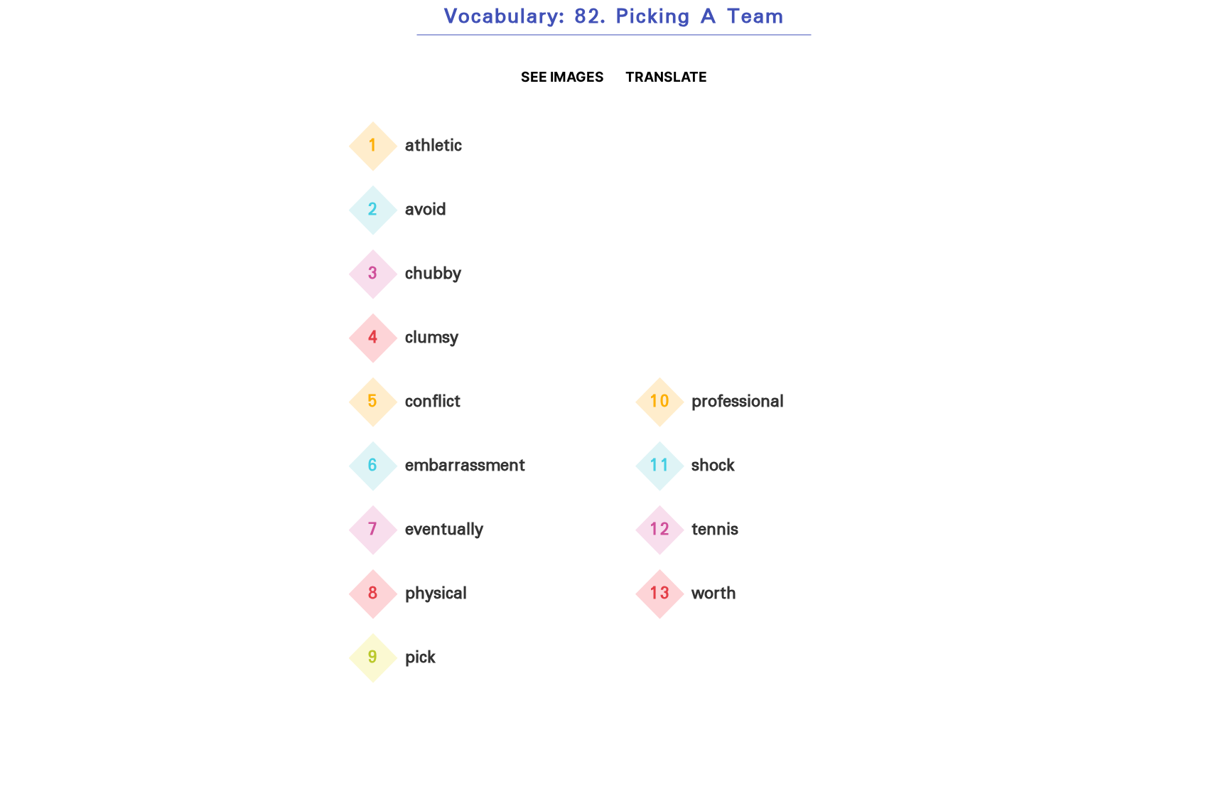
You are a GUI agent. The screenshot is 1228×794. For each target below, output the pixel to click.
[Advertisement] (757, 226)
